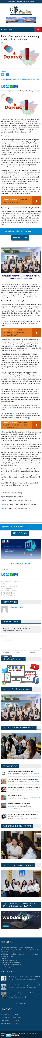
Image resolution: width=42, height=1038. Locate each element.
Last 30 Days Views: (9, 1021)
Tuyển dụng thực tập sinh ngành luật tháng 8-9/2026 (24, 976)
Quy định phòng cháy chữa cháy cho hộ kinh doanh (23, 779)
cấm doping (13, 586)
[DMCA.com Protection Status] (12, 1035)
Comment (5, 636)
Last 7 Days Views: (9, 1018)
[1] (12, 415)
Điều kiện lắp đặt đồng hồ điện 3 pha (19, 803)
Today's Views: (7, 1014)
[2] (29, 418)
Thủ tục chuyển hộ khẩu (15, 795)
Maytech (3, 1035)
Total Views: (6, 1024)
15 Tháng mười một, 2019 (31, 79)
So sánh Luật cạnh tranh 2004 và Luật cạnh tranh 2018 (24, 787)
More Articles (21, 1003)
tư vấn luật (11, 595)
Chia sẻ (3, 72)
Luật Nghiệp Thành (16, 607)
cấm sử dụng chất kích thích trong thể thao (9, 591)
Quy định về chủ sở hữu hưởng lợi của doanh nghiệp (25, 985)
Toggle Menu (7, 29)
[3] (37, 448)
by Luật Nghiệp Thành (14, 79)
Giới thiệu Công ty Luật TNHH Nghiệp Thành (21, 771)
